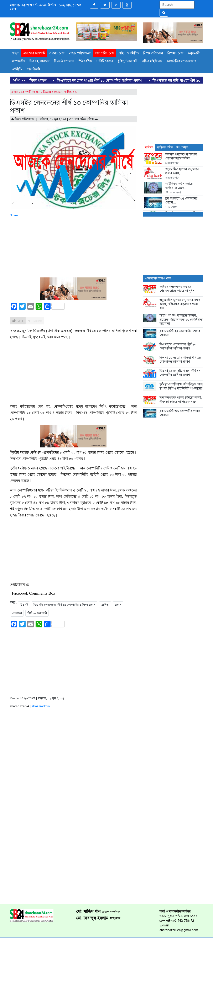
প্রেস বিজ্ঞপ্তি (33, 69)
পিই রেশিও (85, 61)
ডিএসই (24, 605)
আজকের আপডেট (34, 53)
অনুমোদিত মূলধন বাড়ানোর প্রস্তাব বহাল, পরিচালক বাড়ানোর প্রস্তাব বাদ (180, 304)
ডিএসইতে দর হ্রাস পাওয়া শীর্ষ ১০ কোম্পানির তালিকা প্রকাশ (43, 80)
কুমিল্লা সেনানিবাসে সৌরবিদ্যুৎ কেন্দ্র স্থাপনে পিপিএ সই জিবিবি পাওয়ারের (181, 386)
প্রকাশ (118, 605)
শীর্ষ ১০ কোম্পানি (37, 613)
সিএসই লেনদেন (64, 61)
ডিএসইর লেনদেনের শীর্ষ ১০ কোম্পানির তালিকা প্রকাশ (64, 605)
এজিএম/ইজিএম (152, 61)
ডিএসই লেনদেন (40, 61)
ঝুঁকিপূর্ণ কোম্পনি (127, 61)
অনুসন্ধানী (194, 53)
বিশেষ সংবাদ (175, 53)
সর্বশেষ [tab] (149, 147)
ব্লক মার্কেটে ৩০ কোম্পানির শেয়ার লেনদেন (180, 413)
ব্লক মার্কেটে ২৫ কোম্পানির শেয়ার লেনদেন (180, 333)
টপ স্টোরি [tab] (182, 147)
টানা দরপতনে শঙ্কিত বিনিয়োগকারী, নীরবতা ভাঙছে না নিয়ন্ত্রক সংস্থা (181, 399)
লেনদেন (17, 613)
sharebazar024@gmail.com (179, 930)
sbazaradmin (41, 706)
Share (14, 215)
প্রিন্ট (92, 119)
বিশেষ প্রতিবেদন (153, 53)
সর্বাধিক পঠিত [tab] (165, 147)
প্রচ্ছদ (15, 53)
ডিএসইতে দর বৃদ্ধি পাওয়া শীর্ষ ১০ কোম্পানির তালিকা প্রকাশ (139, 80)
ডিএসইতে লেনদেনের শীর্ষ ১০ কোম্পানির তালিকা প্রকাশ (178, 346)
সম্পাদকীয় (18, 61)
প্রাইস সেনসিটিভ (129, 53)
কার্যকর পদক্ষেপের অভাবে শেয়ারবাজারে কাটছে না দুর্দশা (177, 289)
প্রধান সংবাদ (57, 53)
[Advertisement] (73, 247)
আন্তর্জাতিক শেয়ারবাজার (181, 61)
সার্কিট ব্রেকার (105, 61)
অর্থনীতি (17, 69)
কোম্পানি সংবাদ (104, 53)
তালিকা (105, 605)
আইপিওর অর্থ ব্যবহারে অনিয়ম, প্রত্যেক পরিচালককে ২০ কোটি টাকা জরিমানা (181, 319)
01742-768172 (184, 921)
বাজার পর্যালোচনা (79, 53)
